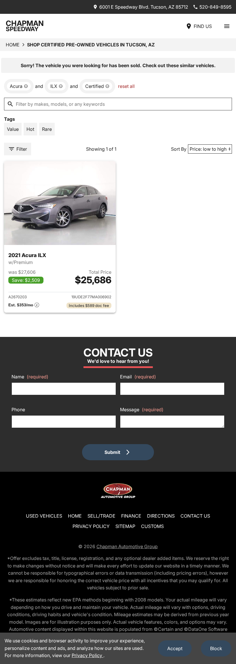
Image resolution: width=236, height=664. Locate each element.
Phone (18, 409)
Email (138, 377)
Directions (161, 516)
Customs (152, 526)
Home (13, 45)
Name (30, 377)
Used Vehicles (44, 516)
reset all (126, 86)
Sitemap (125, 526)
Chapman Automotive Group (127, 546)
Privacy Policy (91, 526)
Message (141, 409)
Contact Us (195, 516)
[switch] (227, 26)
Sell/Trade (101, 516)
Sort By (178, 149)
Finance (131, 516)
